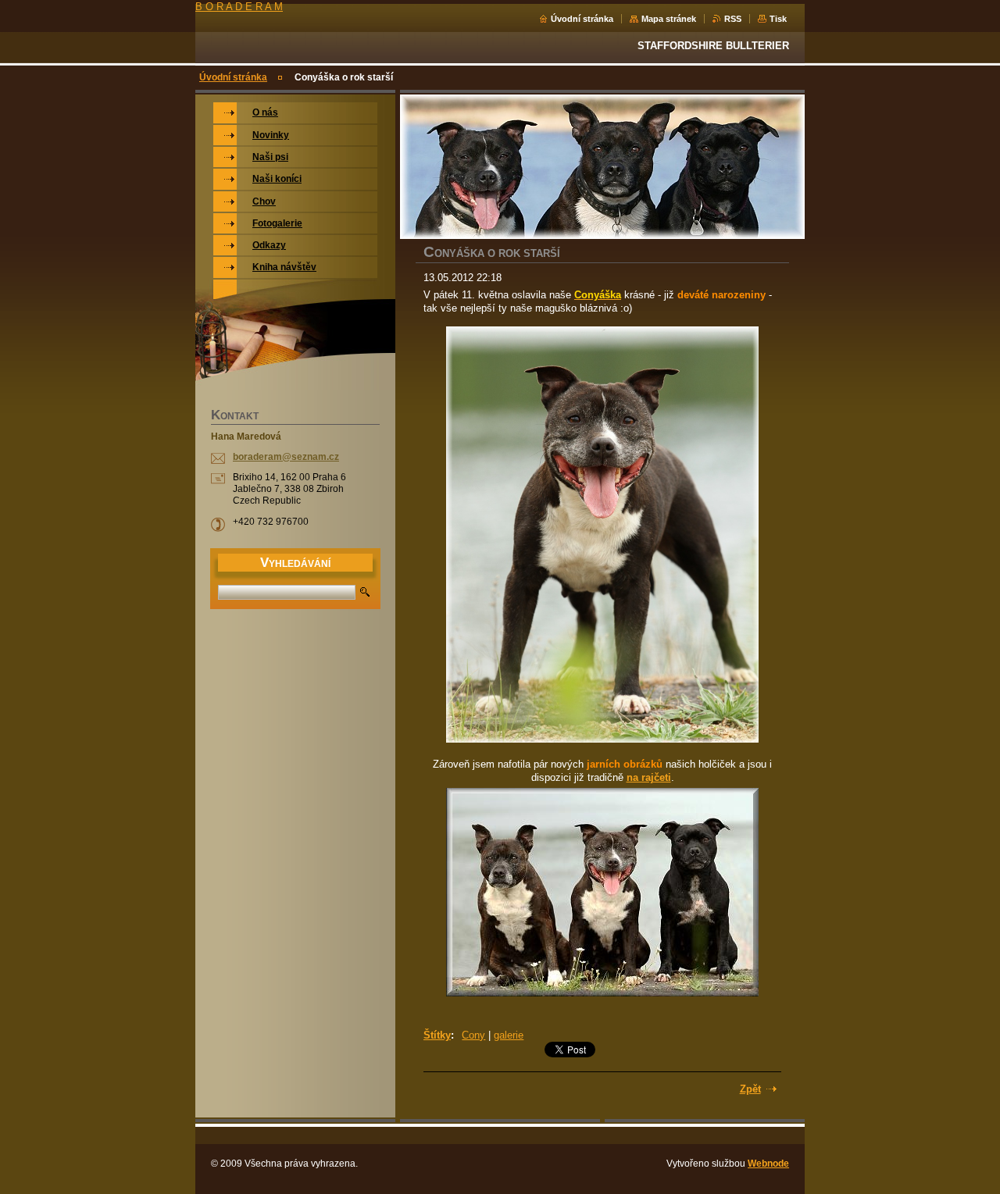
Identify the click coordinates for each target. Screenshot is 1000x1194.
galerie (508, 1035)
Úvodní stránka (582, 18)
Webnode (768, 1163)
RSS (732, 18)
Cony (473, 1035)
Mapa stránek (668, 18)
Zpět (750, 1089)
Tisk (778, 18)
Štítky (437, 1035)
